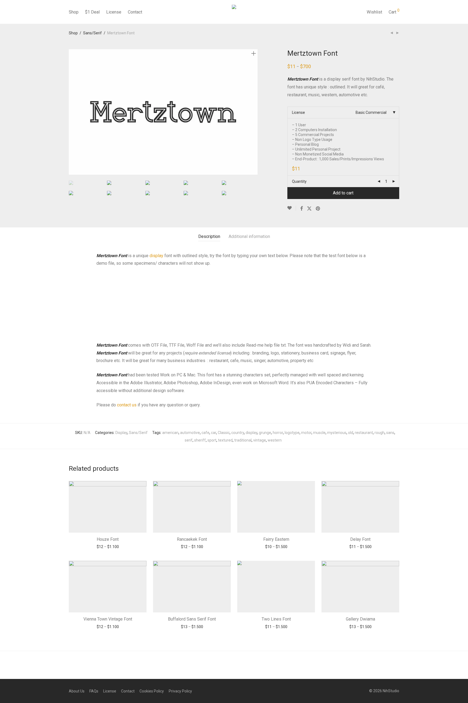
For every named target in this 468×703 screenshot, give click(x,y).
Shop (74, 12)
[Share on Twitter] (309, 208)
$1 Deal (92, 12)
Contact (135, 12)
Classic (224, 432)
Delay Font (360, 539)
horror (278, 432)
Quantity (299, 181)
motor (306, 432)
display (157, 255)
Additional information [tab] (249, 236)
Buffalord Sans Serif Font (192, 619)
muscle (319, 432)
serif (189, 440)
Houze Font (108, 539)
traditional (243, 440)
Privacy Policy (180, 691)
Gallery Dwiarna (360, 619)
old (350, 432)
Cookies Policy (151, 691)
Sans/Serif (92, 33)
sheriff (200, 440)
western (275, 440)
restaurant (364, 432)
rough (380, 432)
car (213, 432)
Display (121, 432)
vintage (259, 440)
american (170, 432)
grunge (265, 432)
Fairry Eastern (276, 539)
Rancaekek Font (192, 539)
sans (390, 432)
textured (225, 440)
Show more (108, 547)
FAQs (93, 691)
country (237, 432)
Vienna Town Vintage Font (107, 619)
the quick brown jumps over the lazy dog (195, 299)
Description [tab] (209, 236)
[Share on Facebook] (301, 208)
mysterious (336, 432)
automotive (190, 432)
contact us (126, 404)
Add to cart (343, 192)
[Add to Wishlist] (291, 208)
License (113, 12)
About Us (76, 691)
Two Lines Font (276, 619)
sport (211, 440)
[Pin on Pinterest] (318, 208)
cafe (205, 432)
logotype (292, 432)
